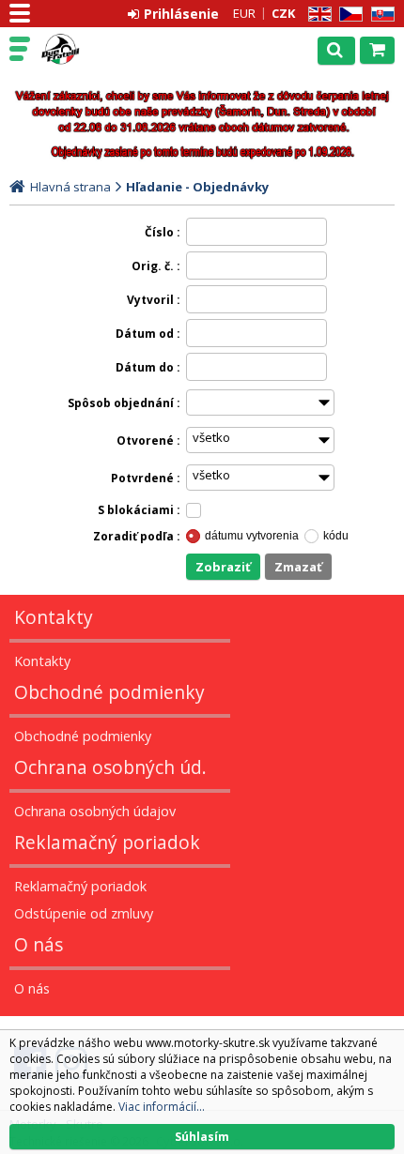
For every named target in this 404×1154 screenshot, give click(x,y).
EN (316, 15)
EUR (244, 13)
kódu (336, 535)
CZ (347, 15)
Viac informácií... (161, 1107)
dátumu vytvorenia (252, 535)
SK (379, 15)
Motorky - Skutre (95, 50)
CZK (283, 13)
